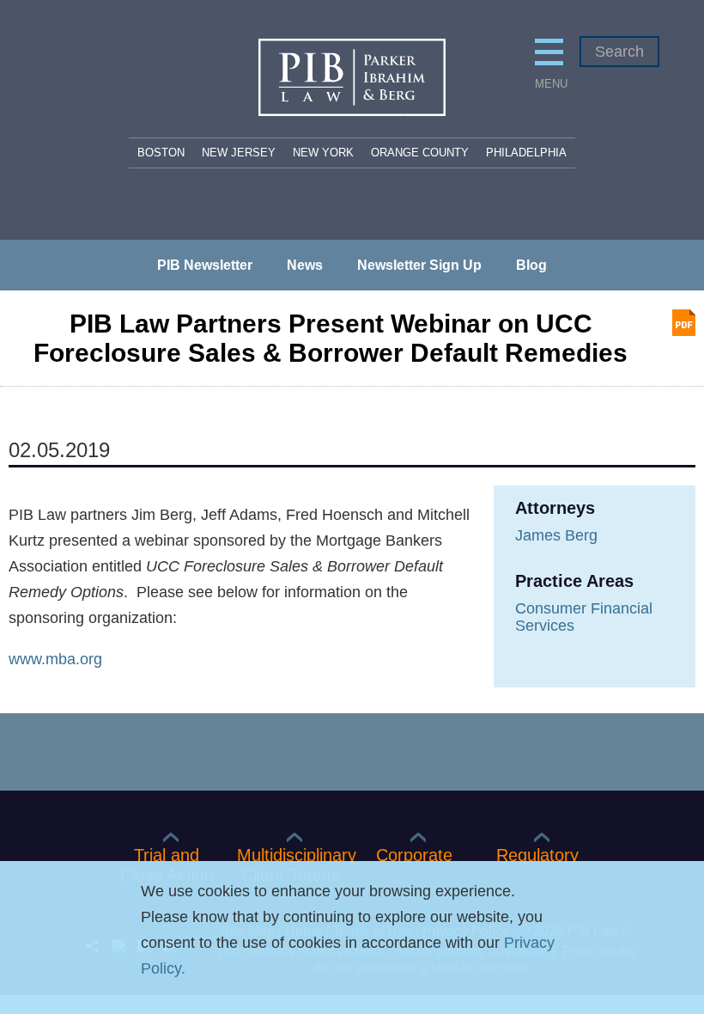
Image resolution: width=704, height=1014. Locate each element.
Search (619, 51)
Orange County (420, 152)
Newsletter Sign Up (419, 265)
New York (323, 152)
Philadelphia (526, 152)
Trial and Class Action (167, 865)
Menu (549, 83)
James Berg (556, 535)
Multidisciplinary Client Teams (290, 865)
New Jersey (239, 152)
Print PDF (683, 322)
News (305, 265)
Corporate (414, 855)
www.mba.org (55, 659)
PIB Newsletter (204, 265)
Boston (161, 152)
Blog (531, 265)
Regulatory (537, 855)
